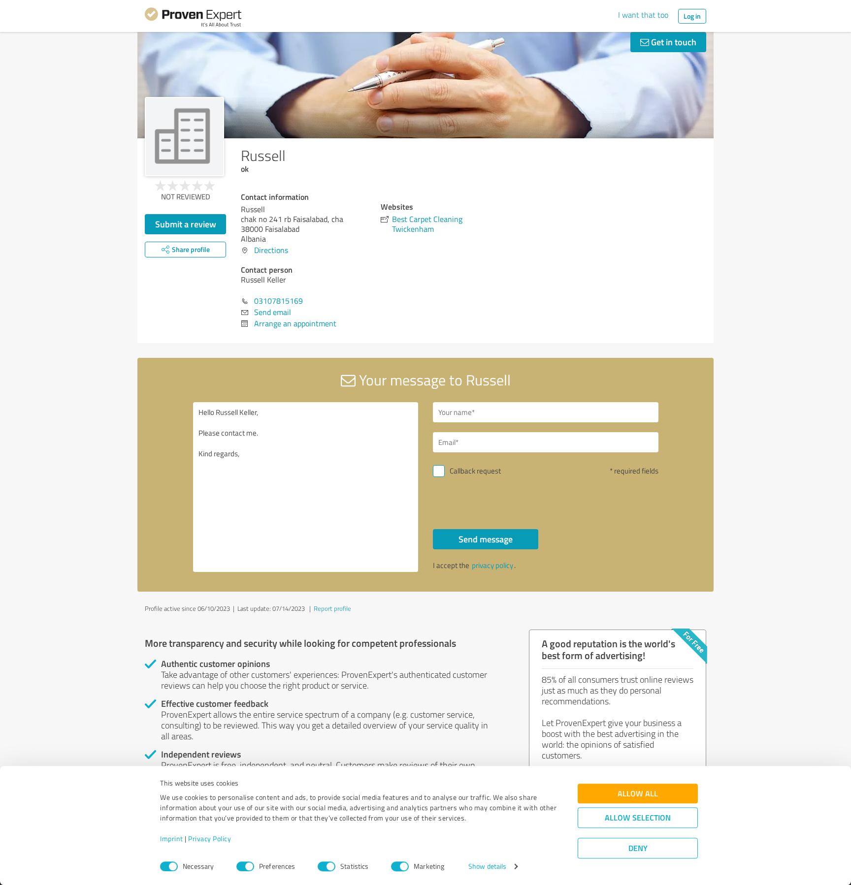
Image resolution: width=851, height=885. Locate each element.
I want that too (643, 14)
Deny (638, 848)
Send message (485, 539)
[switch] (245, 866)
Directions (271, 250)
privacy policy (492, 565)
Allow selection (638, 817)
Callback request (475, 471)
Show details (487, 866)
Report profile (332, 608)
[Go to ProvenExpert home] (193, 18)
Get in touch (672, 41)
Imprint (171, 839)
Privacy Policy (209, 839)
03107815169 (278, 300)
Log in (692, 16)
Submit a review (185, 224)
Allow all (638, 793)
